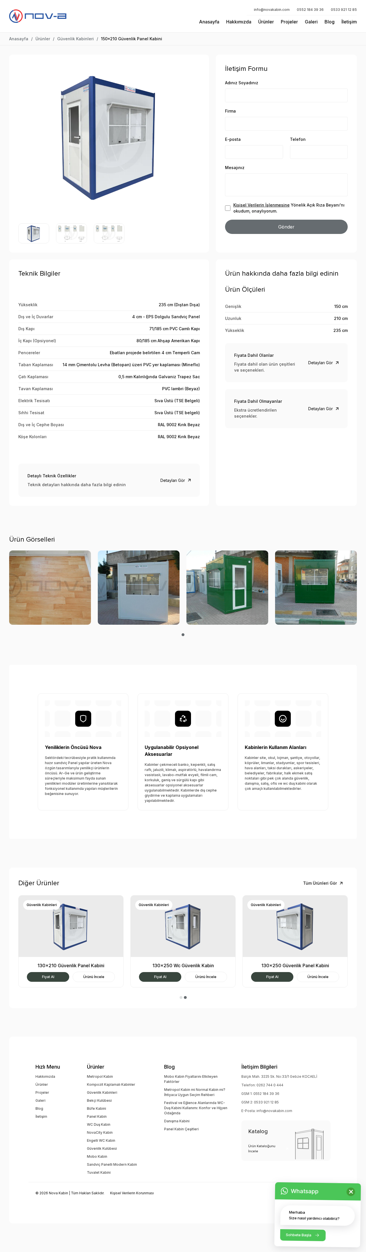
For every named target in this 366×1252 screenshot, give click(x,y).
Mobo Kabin (97, 1156)
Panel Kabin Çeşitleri (181, 1129)
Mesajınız (234, 167)
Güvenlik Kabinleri (75, 38)
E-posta (233, 139)
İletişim (349, 22)
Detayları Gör (172, 480)
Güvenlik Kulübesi (102, 1148)
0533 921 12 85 (344, 9)
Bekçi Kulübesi (99, 1100)
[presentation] (25, 136)
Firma (230, 111)
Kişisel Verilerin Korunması (132, 1193)
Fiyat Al (48, 977)
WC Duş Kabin (98, 1124)
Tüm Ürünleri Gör (320, 883)
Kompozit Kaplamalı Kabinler (111, 1084)
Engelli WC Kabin (101, 1140)
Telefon (298, 139)
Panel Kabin (97, 1116)
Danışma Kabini (177, 1121)
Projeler (289, 22)
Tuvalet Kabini (99, 1172)
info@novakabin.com (272, 9)
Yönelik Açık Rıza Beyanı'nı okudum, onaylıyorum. (289, 208)
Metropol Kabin (100, 1076)
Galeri (311, 22)
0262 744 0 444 (269, 1085)
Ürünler (266, 22)
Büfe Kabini (96, 1108)
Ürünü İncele (93, 977)
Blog (330, 22)
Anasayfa (209, 22)
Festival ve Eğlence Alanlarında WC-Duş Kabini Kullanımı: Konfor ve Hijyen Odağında (195, 1108)
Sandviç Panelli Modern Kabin (112, 1164)
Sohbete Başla (298, 1235)
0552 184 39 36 (310, 9)
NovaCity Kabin (100, 1132)
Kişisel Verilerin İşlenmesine (261, 205)
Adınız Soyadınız (241, 82)
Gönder (286, 227)
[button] (183, 634)
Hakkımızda (238, 22)
